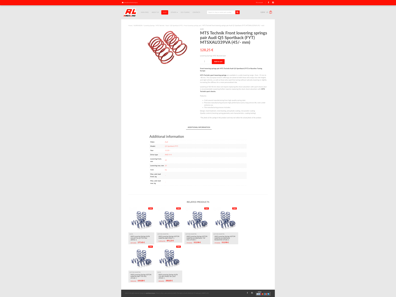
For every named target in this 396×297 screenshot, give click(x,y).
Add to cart (218, 61)
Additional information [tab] (199, 127)
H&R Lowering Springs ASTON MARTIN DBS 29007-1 (169, 237)
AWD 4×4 (168, 155)
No (166, 170)
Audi (167, 25)
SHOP (165, 12)
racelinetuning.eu (150, 293)
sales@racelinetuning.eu (131, 2)
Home (130, 25)
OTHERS (174, 12)
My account (259, 2)
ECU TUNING (185, 12)
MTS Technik (160, 25)
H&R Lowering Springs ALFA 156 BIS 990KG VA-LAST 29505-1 (168, 276)
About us (155, 12)
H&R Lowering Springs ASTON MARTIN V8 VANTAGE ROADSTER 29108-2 (224, 238)
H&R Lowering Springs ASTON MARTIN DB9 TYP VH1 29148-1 (141, 276)
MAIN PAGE (145, 12)
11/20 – (168, 150)
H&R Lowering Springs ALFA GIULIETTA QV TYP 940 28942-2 (140, 238)
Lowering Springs (149, 25)
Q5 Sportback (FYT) (176, 25)
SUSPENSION (138, 25)
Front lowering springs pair (192, 25)
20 (166, 165)
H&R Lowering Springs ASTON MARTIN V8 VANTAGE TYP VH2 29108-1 (197, 238)
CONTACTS (196, 12)
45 (166, 160)
